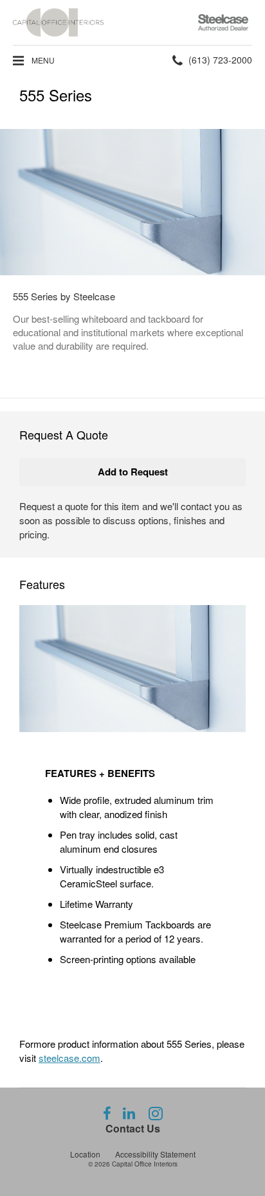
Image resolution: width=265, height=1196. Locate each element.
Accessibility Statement (155, 1154)
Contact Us (132, 1128)
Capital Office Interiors (145, 1163)
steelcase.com (69, 1057)
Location (85, 1154)
